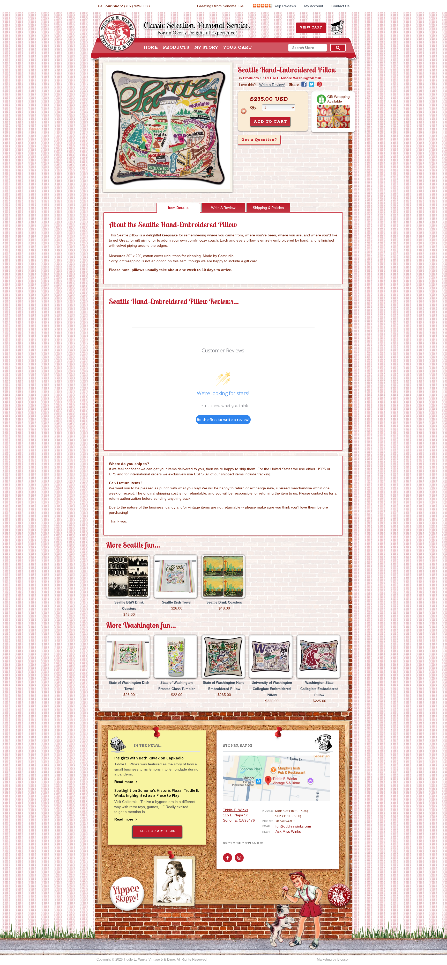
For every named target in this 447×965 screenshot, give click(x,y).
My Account (313, 6)
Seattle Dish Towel (176, 602)
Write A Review (223, 208)
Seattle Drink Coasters (224, 602)
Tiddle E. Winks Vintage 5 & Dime (149, 959)
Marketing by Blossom (334, 959)
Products (176, 47)
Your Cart (237, 47)
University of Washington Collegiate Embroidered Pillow (272, 689)
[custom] (227, 857)
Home (151, 47)
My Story (206, 47)
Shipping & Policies (268, 208)
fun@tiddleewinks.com (293, 826)
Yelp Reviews (284, 6)
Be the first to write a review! (223, 419)
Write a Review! (272, 85)
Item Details (178, 208)
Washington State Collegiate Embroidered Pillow (319, 689)
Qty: (254, 107)
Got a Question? (259, 139)
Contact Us (340, 6)
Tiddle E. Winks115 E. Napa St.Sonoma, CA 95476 (239, 815)
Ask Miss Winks (288, 831)
